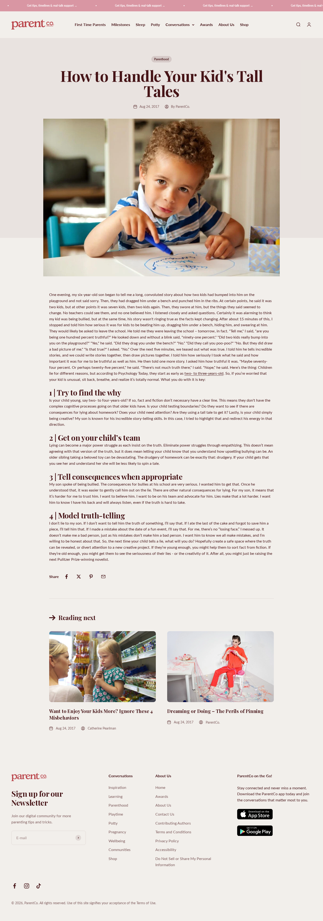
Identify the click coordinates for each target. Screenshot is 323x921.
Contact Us (164, 814)
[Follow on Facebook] (14, 886)
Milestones (120, 24)
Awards (206, 24)
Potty (155, 24)
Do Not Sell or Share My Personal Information (183, 861)
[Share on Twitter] (78, 576)
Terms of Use (145, 903)
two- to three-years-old (203, 373)
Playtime (116, 814)
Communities (120, 849)
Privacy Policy (167, 840)
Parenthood (161, 59)
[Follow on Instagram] (26, 886)
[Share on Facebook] (66, 576)
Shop (244, 24)
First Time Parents (90, 24)
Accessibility (165, 849)
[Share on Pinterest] (91, 576)
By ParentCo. (180, 106)
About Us (226, 24)
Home (160, 787)
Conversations (178, 24)
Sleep (140, 24)
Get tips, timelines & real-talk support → (40, 6)
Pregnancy (117, 831)
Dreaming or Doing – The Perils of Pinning (215, 711)
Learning (115, 796)
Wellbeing (117, 840)
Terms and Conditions (173, 831)
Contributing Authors (173, 823)
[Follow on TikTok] (38, 886)
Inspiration (117, 787)
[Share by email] (103, 576)
